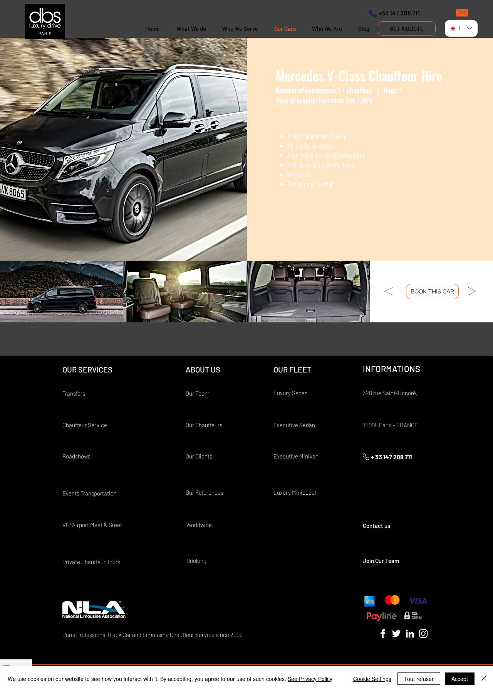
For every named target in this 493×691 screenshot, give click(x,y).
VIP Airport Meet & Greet (92, 524)
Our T (192, 393)
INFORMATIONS (391, 369)
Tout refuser (419, 679)
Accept (459, 679)
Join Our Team (381, 560)
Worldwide (199, 524)
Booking (196, 560)
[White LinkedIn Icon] (410, 633)
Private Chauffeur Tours (91, 561)
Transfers (73, 393)
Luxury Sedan (290, 392)
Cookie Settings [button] (372, 679)
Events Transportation (89, 493)
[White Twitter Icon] (396, 633)
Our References (204, 492)
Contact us (376, 525)
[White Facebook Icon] (383, 633)
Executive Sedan (294, 424)
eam (204, 393)
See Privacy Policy (310, 679)
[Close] (483, 678)
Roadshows (76, 456)
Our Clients (199, 456)
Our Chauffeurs (204, 424)
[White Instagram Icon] (423, 633)
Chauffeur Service (84, 424)
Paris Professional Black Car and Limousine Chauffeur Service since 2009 (152, 634)
